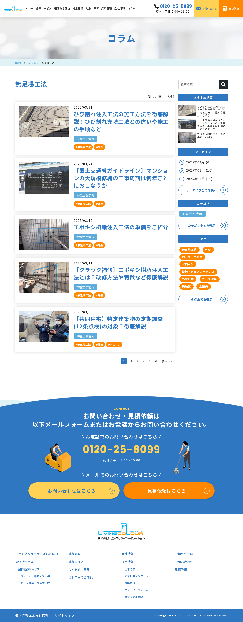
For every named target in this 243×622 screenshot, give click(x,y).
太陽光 (203, 286)
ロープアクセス (192, 257)
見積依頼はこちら (167, 490)
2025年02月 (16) (199, 170)
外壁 (208, 249)
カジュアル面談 (134, 597)
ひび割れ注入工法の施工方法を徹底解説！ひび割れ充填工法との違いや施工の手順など (121, 121)
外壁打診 (188, 279)
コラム (131, 8)
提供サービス (44, 8)
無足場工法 (189, 249)
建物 (21, 569)
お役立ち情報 (85, 138)
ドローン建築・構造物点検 (34, 583)
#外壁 (99, 147)
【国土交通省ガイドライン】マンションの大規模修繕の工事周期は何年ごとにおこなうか (121, 178)
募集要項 (130, 583)
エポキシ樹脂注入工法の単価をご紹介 (121, 227)
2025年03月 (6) (198, 162)
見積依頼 (181, 569)
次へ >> (167, 361)
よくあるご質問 (79, 569)
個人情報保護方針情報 (32, 615)
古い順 (170, 96)
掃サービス (32, 569)
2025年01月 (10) (199, 178)
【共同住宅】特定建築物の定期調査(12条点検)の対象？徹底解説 (118, 322)
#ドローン (114, 344)
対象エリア (92, 8)
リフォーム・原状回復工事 (34, 576)
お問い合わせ (184, 561)
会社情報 (119, 8)
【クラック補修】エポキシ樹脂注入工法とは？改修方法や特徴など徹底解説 (121, 273)
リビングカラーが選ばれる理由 (36, 553)
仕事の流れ (131, 569)
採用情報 (106, 8)
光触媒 (186, 286)
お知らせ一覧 (184, 553)
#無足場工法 (83, 147)
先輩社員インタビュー (138, 576)
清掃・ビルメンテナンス (198, 272)
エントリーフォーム (136, 590)
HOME (29, 8)
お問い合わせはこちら (72, 490)
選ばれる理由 (62, 8)
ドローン (188, 264)
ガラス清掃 (209, 279)
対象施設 (78, 8)
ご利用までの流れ (80, 577)
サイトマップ (65, 615)
